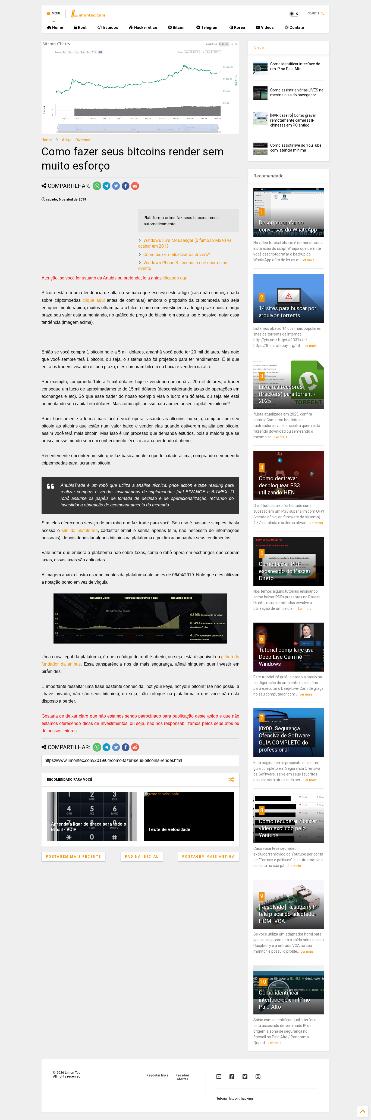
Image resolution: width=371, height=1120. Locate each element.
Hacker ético (145, 27)
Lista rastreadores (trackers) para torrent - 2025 (287, 394)
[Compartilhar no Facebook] (125, 189)
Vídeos (267, 27)
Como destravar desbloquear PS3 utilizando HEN (279, 485)
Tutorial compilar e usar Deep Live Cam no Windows (287, 657)
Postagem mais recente (73, 857)
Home (57, 27)
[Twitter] (245, 1076)
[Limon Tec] (88, 15)
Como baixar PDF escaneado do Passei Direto (284, 571)
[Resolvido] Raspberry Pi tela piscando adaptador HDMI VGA (288, 914)
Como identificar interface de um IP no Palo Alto (284, 999)
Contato (296, 27)
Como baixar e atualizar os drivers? (176, 254)
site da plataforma (80, 530)
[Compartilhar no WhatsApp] (97, 189)
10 (263, 982)
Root (82, 27)
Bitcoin (179, 27)
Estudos (110, 27)
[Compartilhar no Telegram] (106, 189)
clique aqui (94, 300)
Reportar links (157, 1075)
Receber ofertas (182, 1077)
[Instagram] (258, 1076)
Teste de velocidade (169, 829)
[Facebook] (231, 1076)
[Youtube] (218, 1076)
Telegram (209, 27)
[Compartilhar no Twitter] (116, 189)
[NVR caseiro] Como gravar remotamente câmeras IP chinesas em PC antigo (293, 120)
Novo (259, 47)
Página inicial (142, 857)
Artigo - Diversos (76, 140)
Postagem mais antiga (208, 857)
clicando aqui (175, 278)
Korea (239, 27)
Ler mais (308, 260)
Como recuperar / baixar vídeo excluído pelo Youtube (288, 828)
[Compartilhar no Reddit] (135, 189)
